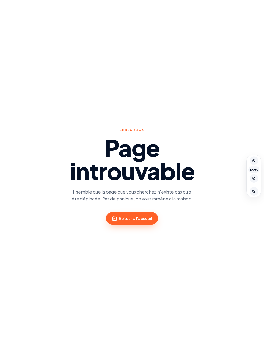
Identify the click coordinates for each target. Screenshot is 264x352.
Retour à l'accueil (135, 218)
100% (254, 169)
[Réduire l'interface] (254, 178)
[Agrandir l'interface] (254, 160)
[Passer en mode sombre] (254, 191)
